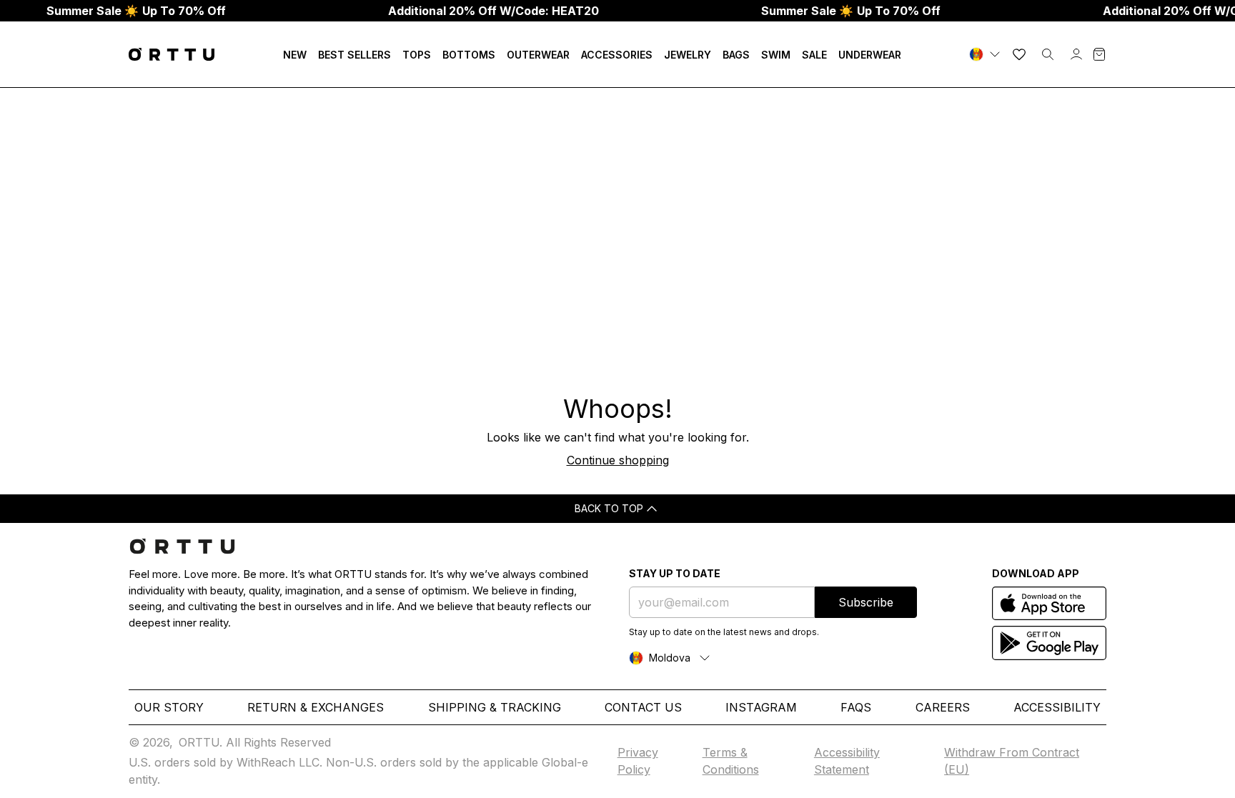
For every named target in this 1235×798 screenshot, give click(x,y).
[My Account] (1076, 54)
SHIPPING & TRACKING (494, 707)
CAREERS (943, 707)
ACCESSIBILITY (1057, 707)
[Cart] (1099, 54)
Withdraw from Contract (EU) (1011, 761)
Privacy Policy (638, 761)
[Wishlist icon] (1019, 54)
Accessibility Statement (847, 761)
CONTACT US (643, 707)
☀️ (136, 11)
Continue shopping (618, 460)
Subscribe (865, 602)
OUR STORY (169, 707)
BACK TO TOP (609, 508)
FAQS (855, 707)
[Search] (1048, 54)
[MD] (986, 54)
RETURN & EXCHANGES (315, 707)
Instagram (761, 707)
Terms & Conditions (731, 761)
